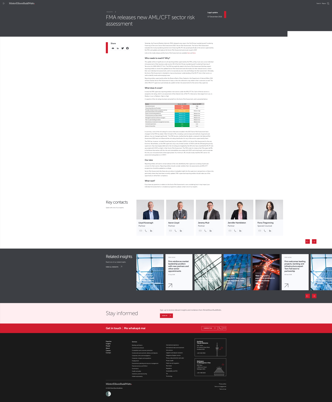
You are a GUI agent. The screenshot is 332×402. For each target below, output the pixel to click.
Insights (110, 12)
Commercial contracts (138, 348)
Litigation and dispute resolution (174, 353)
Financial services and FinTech (139, 366)
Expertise (108, 341)
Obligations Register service (173, 355)
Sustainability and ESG (171, 371)
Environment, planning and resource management (145, 363)
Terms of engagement (220, 386)
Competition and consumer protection (142, 350)
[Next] (314, 241)
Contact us (208, 328)
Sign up (164, 315)
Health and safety (136, 371)
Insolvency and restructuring (139, 374)
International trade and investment (175, 347)
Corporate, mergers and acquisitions (141, 358)
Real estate (169, 366)
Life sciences (169, 350)
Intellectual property (137, 376)
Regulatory (169, 368)
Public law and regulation (172, 363)
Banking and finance (137, 345)
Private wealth (169, 360)
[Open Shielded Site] (136, 392)
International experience (172, 345)
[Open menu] (4, 3)
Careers (108, 350)
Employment (135, 361)
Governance (135, 368)
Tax (167, 373)
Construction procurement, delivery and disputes (145, 353)
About (108, 348)
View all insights (112, 267)
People (108, 346)
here (188, 53)
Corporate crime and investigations (141, 355)
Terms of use (222, 389)
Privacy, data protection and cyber (175, 358)
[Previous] (307, 241)
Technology (169, 376)
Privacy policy (222, 384)
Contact (108, 353)
